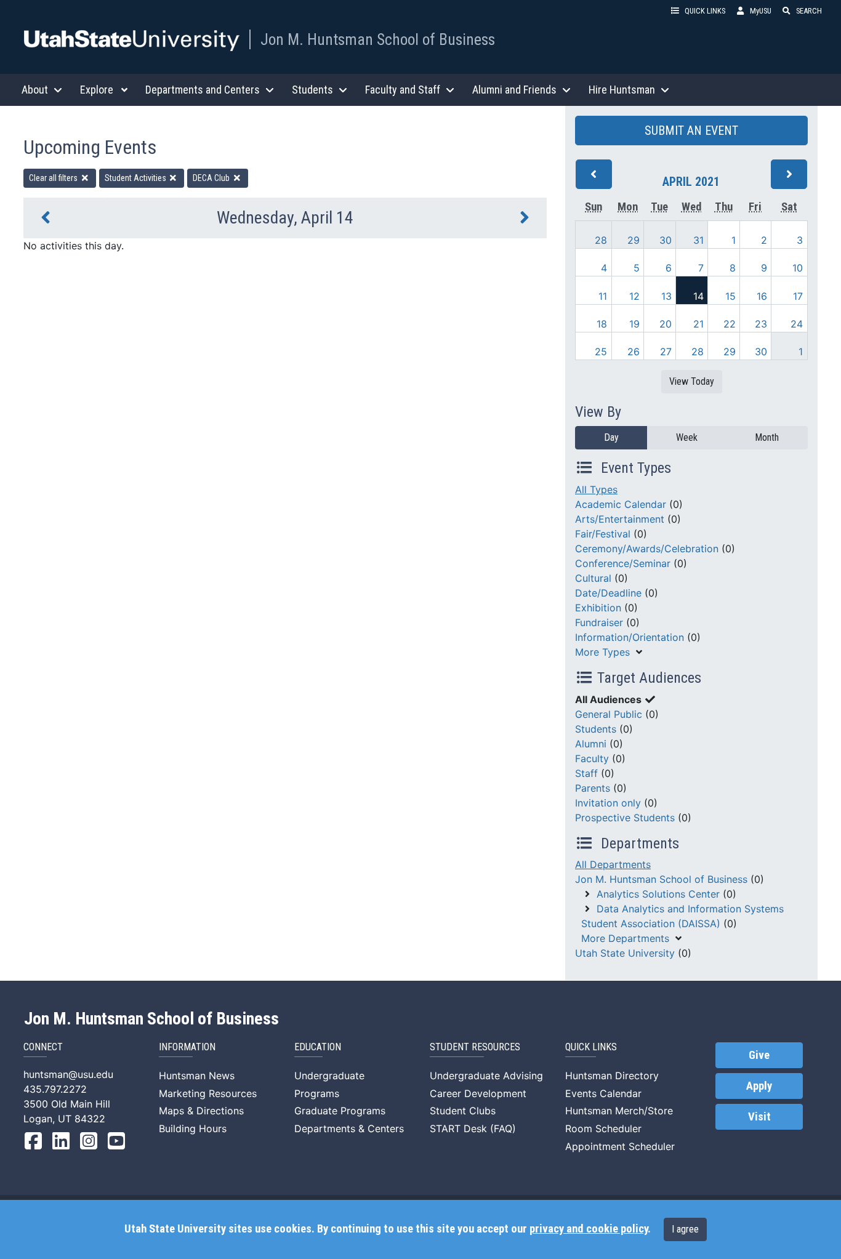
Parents (592, 788)
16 (762, 296)
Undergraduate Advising (486, 1075)
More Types (602, 652)
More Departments (625, 938)
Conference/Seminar (622, 563)
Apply (759, 1086)
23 (761, 324)
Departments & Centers (349, 1128)
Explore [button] (96, 89)
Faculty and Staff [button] (402, 89)
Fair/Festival (602, 534)
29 (633, 240)
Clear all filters (54, 178)
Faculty (592, 758)
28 (601, 240)
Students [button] (312, 89)
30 (665, 240)
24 (797, 324)
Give (759, 1055)
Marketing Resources (208, 1093)
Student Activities (136, 178)
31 (698, 240)
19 (634, 324)
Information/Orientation (629, 637)
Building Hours (193, 1128)
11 (602, 296)
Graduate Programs (339, 1110)
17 (798, 296)
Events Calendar (603, 1093)
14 (698, 296)
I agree (685, 1229)
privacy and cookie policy (588, 1229)
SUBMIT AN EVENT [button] (691, 130)
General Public (608, 714)
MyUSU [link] (760, 10)
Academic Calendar (620, 504)
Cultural (593, 578)
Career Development (478, 1093)
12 (634, 296)
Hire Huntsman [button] (622, 89)
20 (665, 324)
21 (698, 324)
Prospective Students (625, 817)
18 (602, 324)
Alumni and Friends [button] (514, 89)
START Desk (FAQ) (473, 1128)
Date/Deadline (608, 593)
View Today (691, 381)
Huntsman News (197, 1075)
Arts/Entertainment (619, 519)
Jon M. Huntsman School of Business (377, 39)
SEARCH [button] (809, 10)
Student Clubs (463, 1110)
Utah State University (625, 953)
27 (666, 351)
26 (633, 351)
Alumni (590, 744)
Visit (759, 1117)
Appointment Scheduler (620, 1146)
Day (611, 437)
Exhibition (598, 607)
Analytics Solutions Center (658, 894)
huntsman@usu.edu (68, 1074)
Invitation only (608, 803)
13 (666, 296)
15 (730, 296)
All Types (596, 489)
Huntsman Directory (612, 1075)
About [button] (35, 89)
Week (687, 437)
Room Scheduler (603, 1128)
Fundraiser (599, 622)
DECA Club (212, 178)
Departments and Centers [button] (202, 89)
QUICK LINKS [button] (705, 10)
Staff (586, 773)
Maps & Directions (201, 1110)
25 (601, 351)
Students (595, 729)
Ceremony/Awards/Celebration (646, 548)
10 (797, 268)
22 (729, 324)
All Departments (613, 864)
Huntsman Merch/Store (619, 1110)
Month (767, 437)
